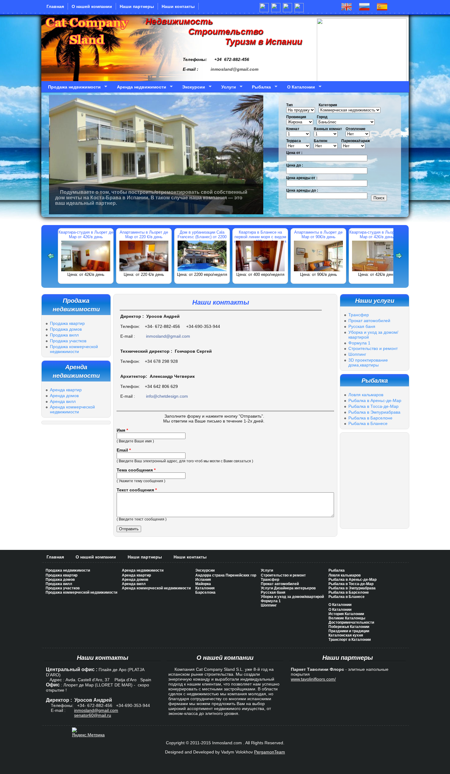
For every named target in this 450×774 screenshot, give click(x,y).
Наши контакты (178, 6)
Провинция (296, 117)
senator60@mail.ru (92, 715)
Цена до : (294, 165)
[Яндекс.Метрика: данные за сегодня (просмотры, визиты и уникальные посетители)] (88, 732)
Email (124, 450)
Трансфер (358, 314)
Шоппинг (357, 354)
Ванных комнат (328, 129)
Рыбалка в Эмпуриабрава (374, 412)
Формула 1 (359, 342)
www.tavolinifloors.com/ (313, 679)
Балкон (320, 141)
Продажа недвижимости (72, 87)
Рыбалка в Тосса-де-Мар (373, 406)
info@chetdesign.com (167, 396)
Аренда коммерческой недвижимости (72, 409)
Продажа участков (68, 340)
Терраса (293, 141)
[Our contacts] (346, 8)
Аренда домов (64, 395)
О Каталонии (299, 87)
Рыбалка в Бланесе (368, 423)
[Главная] (87, 48)
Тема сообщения (136, 470)
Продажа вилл (64, 335)
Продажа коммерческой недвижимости (74, 349)
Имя (122, 430)
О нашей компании (92, 6)
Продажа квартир (67, 323)
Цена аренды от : (301, 178)
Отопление (356, 129)
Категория (328, 105)
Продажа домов (66, 329)
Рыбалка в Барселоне (370, 417)
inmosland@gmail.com (234, 69)
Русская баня (361, 326)
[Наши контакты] (364, 8)
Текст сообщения (137, 489)
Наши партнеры (137, 6)
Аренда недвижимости (139, 87)
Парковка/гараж (355, 141)
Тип (289, 105)
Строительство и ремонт (373, 348)
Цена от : (294, 153)
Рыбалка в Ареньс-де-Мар (374, 400)
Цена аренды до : (302, 190)
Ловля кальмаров (365, 394)
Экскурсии (191, 87)
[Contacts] (382, 8)
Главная (55, 6)
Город (322, 117)
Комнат (292, 129)
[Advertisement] (225, 543)
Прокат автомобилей (369, 320)
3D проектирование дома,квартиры (368, 362)
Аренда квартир (66, 389)
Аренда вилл (63, 401)
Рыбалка (259, 87)
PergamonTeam (269, 752)
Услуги (226, 87)
